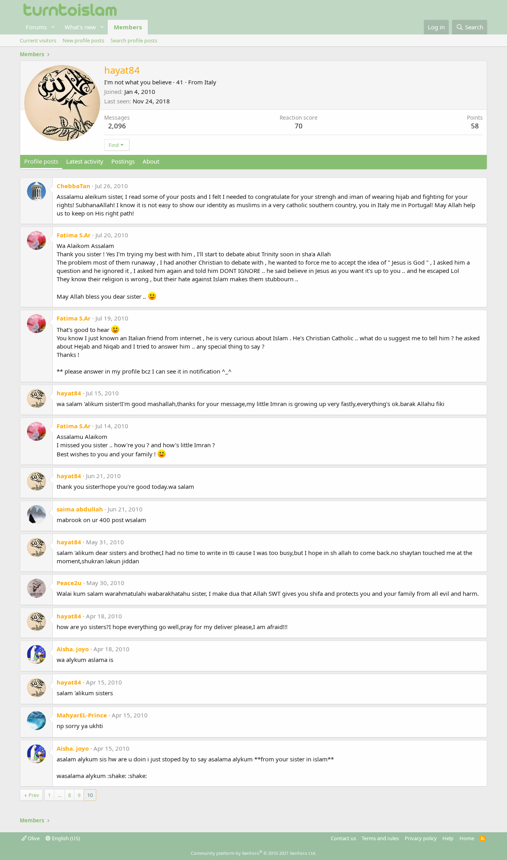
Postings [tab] (123, 161)
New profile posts (83, 40)
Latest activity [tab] (84, 161)
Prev (34, 795)
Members (128, 27)
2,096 (117, 125)
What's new (80, 27)
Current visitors (38, 40)
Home (466, 838)
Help (448, 838)
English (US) (65, 838)
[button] (53, 27)
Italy (210, 82)
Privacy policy (421, 838)
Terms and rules (380, 838)
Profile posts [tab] (41, 161)
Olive (33, 838)
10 (90, 795)
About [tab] (151, 161)
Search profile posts (134, 40)
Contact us (343, 838)
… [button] (59, 795)
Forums (36, 27)
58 (475, 125)
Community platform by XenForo (253, 853)
